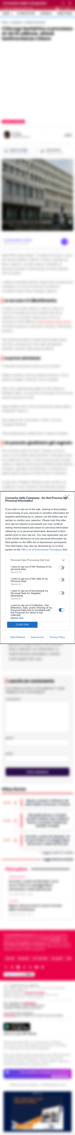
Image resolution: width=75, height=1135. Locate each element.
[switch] (61, 567)
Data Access (37, 637)
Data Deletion (17, 637)
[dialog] (37, 567)
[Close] (68, 498)
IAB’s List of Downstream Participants (41, 549)
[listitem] (37, 560)
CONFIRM (22, 624)
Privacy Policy (57, 637)
